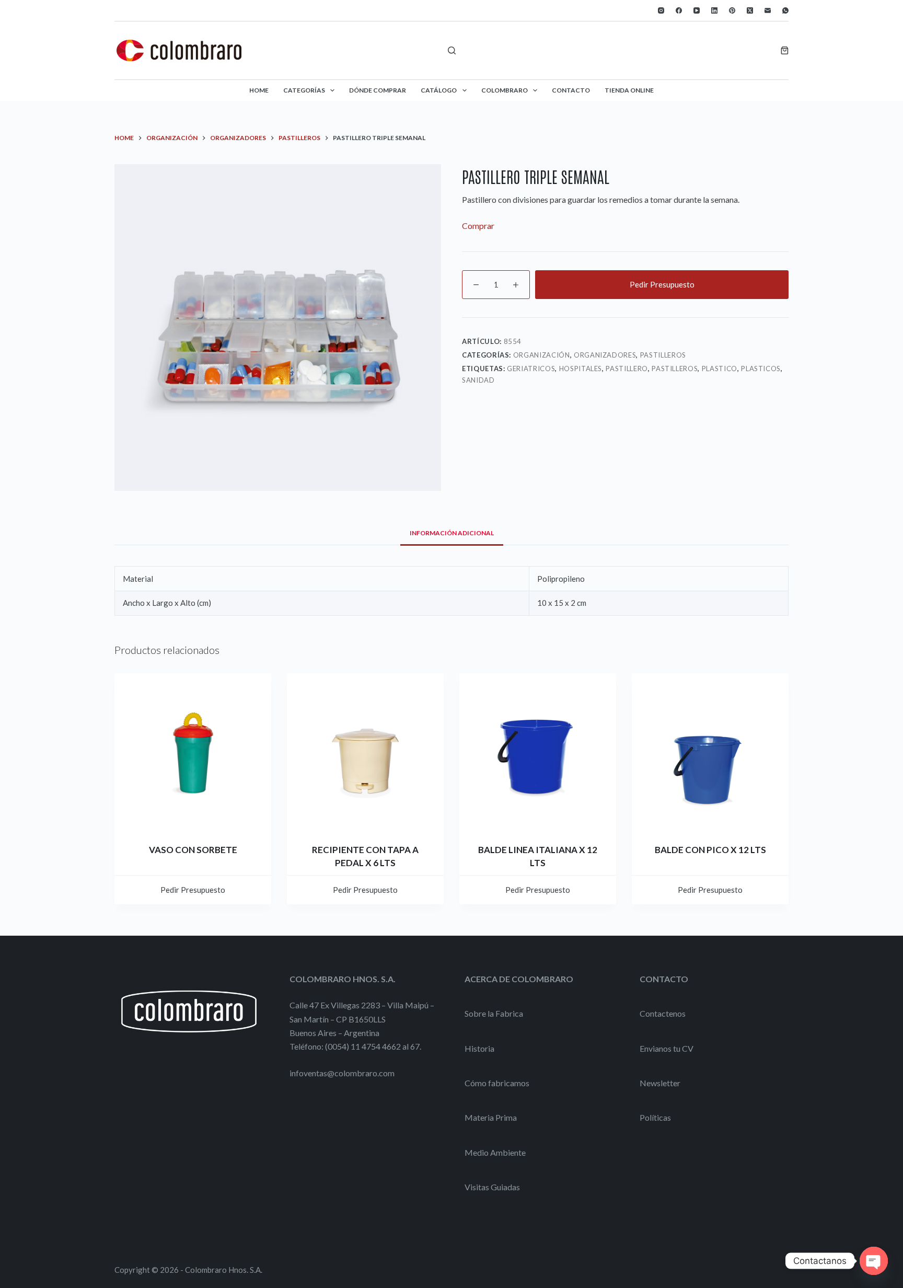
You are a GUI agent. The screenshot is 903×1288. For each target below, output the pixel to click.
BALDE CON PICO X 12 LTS (710, 849)
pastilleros (675, 368)
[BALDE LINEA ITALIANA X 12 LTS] (537, 751)
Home (259, 90)
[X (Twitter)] (750, 10)
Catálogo (439, 90)
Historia (479, 1048)
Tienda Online (629, 90)
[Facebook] (679, 10)
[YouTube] (696, 10)
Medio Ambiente (495, 1152)
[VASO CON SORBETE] (192, 751)
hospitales (581, 368)
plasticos (761, 368)
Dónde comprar (377, 90)
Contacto (571, 90)
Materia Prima (491, 1117)
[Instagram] (661, 10)
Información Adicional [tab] (452, 533)
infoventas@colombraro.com (342, 1073)
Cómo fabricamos (497, 1083)
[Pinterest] (732, 10)
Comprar (478, 226)
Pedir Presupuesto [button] (192, 889)
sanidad (478, 380)
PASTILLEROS (663, 355)
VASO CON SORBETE (193, 849)
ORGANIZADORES (605, 355)
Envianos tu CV (666, 1048)
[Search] (452, 50)
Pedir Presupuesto (662, 284)
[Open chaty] (874, 1261)
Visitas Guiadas (492, 1187)
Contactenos (663, 1013)
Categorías (304, 90)
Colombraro (504, 90)
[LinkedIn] (714, 10)
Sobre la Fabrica (494, 1013)
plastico (719, 368)
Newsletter (660, 1083)
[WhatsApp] (785, 10)
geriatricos (531, 368)
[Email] (768, 10)
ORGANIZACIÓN (541, 355)
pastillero (627, 368)
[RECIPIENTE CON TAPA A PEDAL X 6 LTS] (365, 751)
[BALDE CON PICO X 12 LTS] (710, 751)
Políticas (655, 1117)
